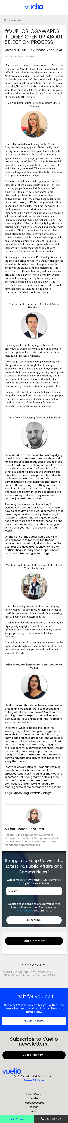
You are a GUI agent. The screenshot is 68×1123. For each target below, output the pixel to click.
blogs (47, 793)
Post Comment (34, 941)
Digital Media (12, 56)
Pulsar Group (34, 1094)
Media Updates (46, 975)
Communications (13, 975)
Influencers (22, 971)
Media (31, 975)
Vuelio (34, 1098)
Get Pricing (17, 1118)
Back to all (14, 20)
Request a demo (34, 1020)
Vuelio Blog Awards (26, 793)
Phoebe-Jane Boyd (48, 50)
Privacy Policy (24, 910)
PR (34, 971)
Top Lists (7, 971)
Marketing (44, 971)
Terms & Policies (34, 1080)
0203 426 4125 (53, 1118)
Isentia (34, 1111)
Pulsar (34, 1107)
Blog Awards (29, 56)
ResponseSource (34, 1103)
